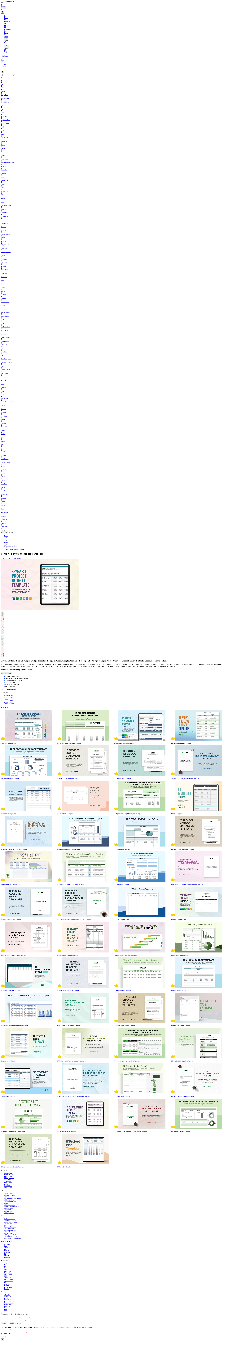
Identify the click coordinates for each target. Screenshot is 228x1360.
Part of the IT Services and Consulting (11, 558)
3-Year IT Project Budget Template (14, 549)
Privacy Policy (8, 1301)
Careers (6, 1308)
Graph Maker (8, 1187)
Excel (5, 1265)
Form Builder (8, 1182)
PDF (5, 1276)
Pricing (6, 1298)
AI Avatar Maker (9, 1228)
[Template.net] (10, 2)
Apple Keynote (8, 1281)
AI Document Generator (11, 1201)
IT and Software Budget (11, 546)
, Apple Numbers (9, 703)
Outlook (6, 1269)
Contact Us (7, 1299)
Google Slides (8, 1274)
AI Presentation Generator (11, 1206)
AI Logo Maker (8, 1193)
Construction (7, 1252)
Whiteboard (7, 1181)
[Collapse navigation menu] (2, 72)
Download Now (5, 1333)
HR (5, 1249)
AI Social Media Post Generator (13, 1198)
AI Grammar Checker (10, 1236)
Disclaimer (7, 1306)
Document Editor (9, 1174)
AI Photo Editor (8, 1211)
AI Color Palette (8, 1225)
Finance (6, 1250)
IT (5, 1254)
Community (7, 1296)
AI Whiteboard (8, 1208)
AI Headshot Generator (10, 1222)
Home (6, 536)
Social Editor (8, 1186)
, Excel (6, 699)
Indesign (6, 1285)
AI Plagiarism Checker (10, 1235)
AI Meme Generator (10, 1220)
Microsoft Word (8, 695)
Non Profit (7, 1255)
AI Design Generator (10, 1197)
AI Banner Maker (9, 1200)
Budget (6, 542)
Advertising (7, 1247)
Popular (6, 1289)
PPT (5, 1266)
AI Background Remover (11, 1230)
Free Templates (8, 1287)
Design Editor (8, 1176)
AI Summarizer (8, 1233)
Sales (5, 1246)
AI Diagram (7, 1209)
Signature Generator (10, 1227)
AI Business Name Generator (12, 1238)
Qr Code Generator (9, 1219)
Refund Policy (8, 1304)
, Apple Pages (8, 702)
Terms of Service (9, 1303)
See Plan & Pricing (6, 673)
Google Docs (8, 1271)
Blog (5, 1309)
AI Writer (7, 1203)
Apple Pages (7, 1277)
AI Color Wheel (8, 1223)
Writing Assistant (9, 1178)
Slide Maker (7, 1179)
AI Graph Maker (9, 1213)
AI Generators (8, 1173)
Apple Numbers (8, 1279)
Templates (7, 539)
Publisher (7, 1268)
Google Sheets (8, 1273)
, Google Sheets (8, 700)
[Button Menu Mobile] (2, 2)
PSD (5, 1282)
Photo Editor (7, 1184)
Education (7, 1257)
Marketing (7, 1244)
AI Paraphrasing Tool (10, 1232)
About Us (7, 1295)
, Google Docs (8, 697)
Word (5, 1263)
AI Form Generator (9, 1205)
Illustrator (7, 1284)
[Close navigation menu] (2, 12)
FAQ (5, 1311)
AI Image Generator (10, 1195)
